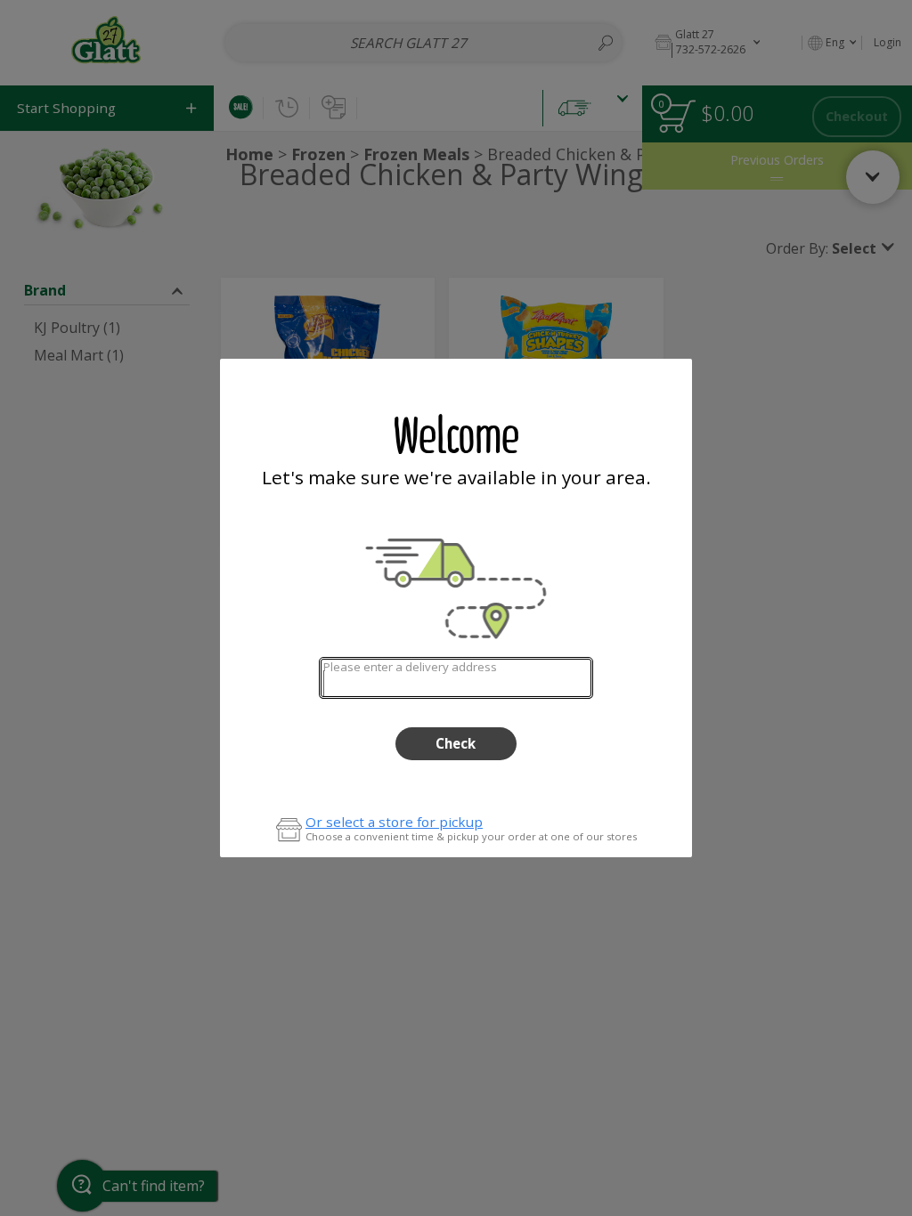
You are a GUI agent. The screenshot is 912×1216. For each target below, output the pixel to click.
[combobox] (455, 678)
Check (456, 743)
